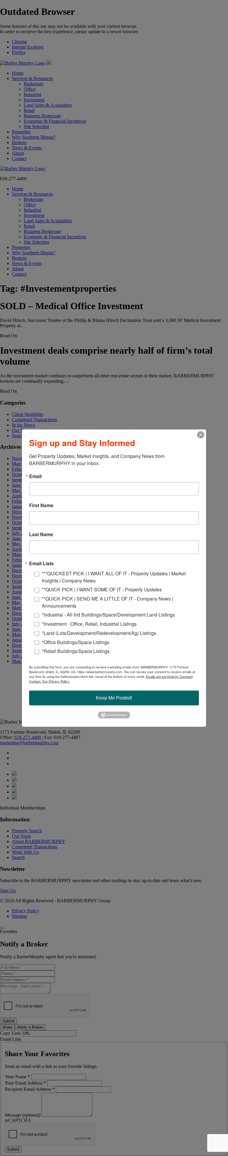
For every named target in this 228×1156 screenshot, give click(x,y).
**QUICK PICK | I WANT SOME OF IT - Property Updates (102, 589)
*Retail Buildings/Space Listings (76, 651)
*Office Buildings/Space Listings (75, 641)
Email (35, 476)
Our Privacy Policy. (56, 681)
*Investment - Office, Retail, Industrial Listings (89, 623)
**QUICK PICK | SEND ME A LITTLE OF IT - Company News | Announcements (107, 602)
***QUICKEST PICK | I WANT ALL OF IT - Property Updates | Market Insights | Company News (114, 577)
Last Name (41, 534)
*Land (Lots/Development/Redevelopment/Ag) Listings (99, 632)
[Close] (200, 434)
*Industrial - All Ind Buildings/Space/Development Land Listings (108, 614)
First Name (41, 505)
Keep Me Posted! (114, 697)
